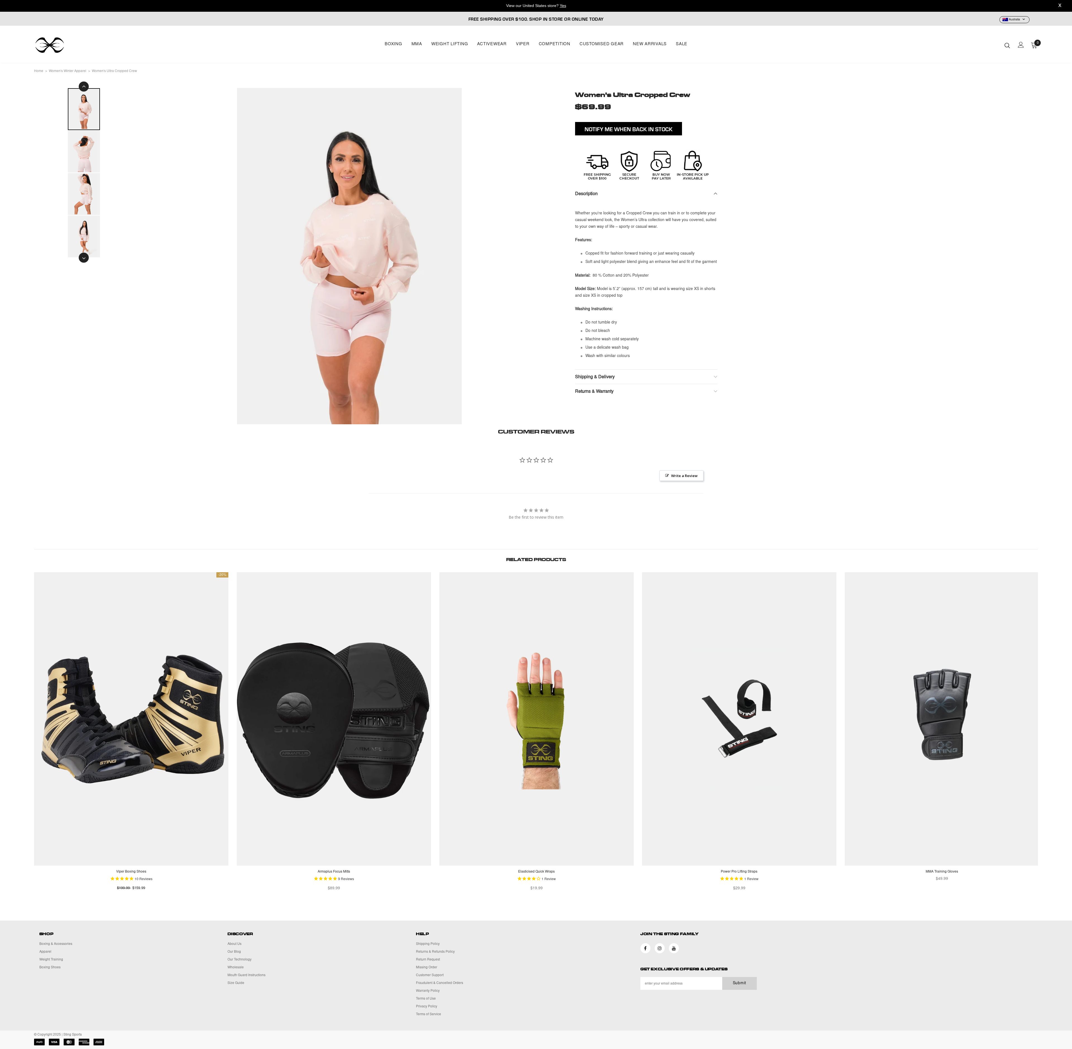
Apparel (45, 952)
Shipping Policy (428, 944)
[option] (349, 256)
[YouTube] (674, 948)
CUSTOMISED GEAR (602, 44)
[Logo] (67, 45)
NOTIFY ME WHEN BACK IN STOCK (629, 129)
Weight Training (51, 959)
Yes (563, 5)
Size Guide (236, 983)
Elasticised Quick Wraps (536, 871)
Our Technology (240, 959)
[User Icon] (1021, 45)
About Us (234, 944)
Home (38, 71)
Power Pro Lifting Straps (739, 871)
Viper (523, 44)
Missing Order (426, 967)
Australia (1014, 19)
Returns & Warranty (594, 391)
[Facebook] (645, 948)
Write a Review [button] (684, 475)
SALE (681, 44)
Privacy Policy (426, 1006)
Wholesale (236, 967)
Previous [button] (84, 87)
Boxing (393, 44)
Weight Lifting (449, 44)
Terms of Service (428, 1014)
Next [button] (84, 258)
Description (586, 194)
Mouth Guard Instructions (246, 975)
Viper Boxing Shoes (131, 871)
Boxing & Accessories (55, 944)
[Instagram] (660, 948)
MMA (416, 44)
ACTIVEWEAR (492, 44)
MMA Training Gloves (942, 871)
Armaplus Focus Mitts (334, 871)
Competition (554, 44)
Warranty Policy (428, 991)
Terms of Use (426, 998)
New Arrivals (650, 44)
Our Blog (234, 952)
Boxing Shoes (50, 967)
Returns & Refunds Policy (435, 952)
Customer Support (430, 975)
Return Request (428, 959)
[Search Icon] (1007, 45)
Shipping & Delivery (595, 377)
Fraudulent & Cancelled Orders (439, 983)
